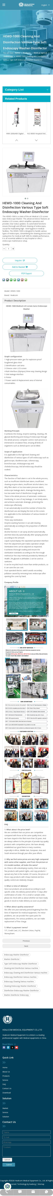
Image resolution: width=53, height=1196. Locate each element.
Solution (5, 1116)
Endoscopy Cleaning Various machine (19, 981)
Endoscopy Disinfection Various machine (20, 977)
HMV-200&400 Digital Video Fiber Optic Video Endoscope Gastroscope (16, 133)
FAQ (4, 1084)
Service (5, 1080)
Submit (9, 1164)
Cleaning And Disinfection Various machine (21, 968)
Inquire (18, 260)
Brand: (6, 295)
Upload (7, 1159)
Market (5, 1108)
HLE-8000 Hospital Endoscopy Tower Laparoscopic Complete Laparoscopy (37, 133)
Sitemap (41, 1184)
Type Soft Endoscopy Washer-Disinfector (20, 963)
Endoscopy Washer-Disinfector (16, 954)
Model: (7, 291)
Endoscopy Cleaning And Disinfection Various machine (25, 972)
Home (4, 1067)
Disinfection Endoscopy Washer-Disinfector (21, 990)
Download (6, 1092)
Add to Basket (18, 267)
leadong (32, 1184)
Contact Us (6, 1088)
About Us (6, 1071)
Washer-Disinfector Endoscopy (16, 995)
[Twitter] (12, 1047)
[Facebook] (4, 1047)
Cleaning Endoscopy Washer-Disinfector (20, 986)
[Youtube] (16, 1047)
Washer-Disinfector (11, 959)
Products (6, 1076)
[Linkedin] (8, 1047)
